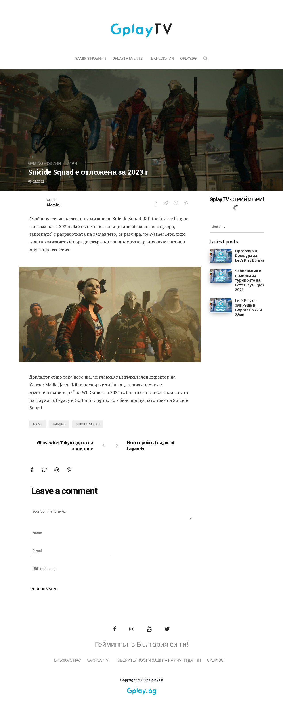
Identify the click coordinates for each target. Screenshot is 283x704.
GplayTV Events (127, 58)
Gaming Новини (90, 58)
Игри (72, 163)
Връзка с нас (67, 660)
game (37, 424)
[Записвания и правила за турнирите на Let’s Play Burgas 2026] (221, 275)
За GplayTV (98, 660)
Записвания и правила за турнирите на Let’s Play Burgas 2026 (249, 280)
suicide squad (88, 424)
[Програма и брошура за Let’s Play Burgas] (221, 255)
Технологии (161, 58)
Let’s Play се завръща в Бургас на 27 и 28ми (248, 307)
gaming (59, 424)
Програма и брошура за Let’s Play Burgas (249, 255)
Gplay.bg (188, 58)
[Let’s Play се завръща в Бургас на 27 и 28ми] (221, 305)
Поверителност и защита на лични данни (158, 660)
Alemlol (53, 205)
